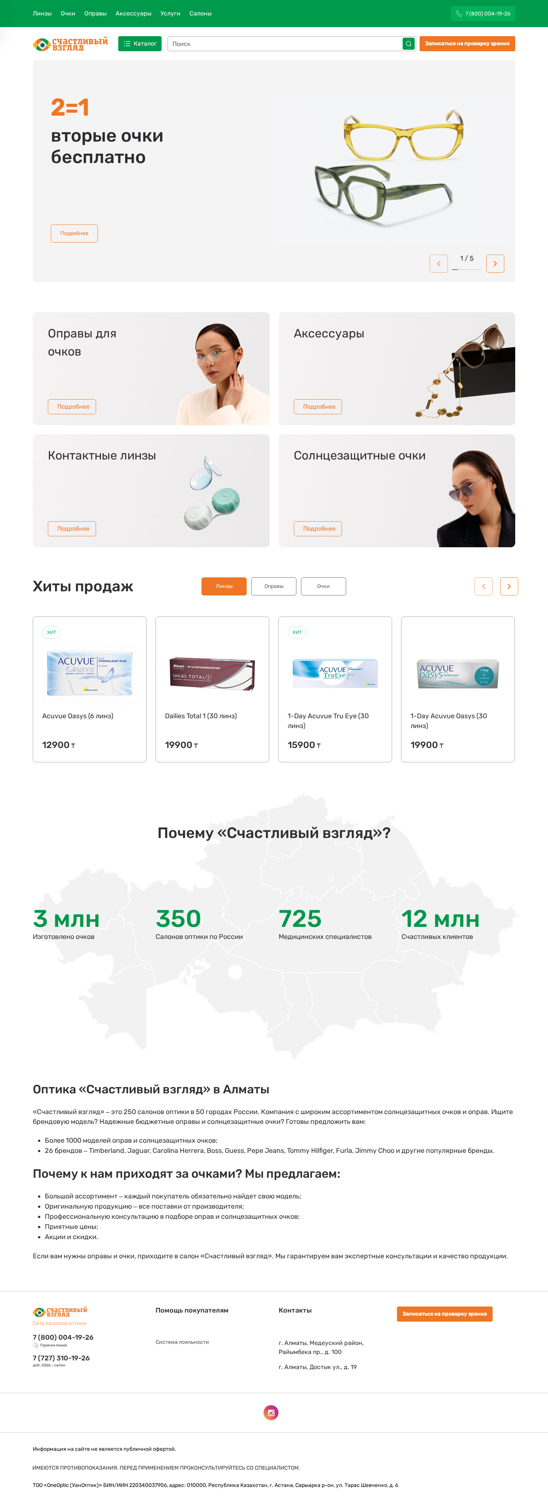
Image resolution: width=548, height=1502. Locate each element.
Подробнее (74, 233)
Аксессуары (133, 13)
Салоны (200, 13)
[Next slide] (495, 264)
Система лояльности (182, 1342)
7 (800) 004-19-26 (63, 1337)
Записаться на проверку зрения (467, 43)
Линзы (42, 13)
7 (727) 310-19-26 (61, 1358)
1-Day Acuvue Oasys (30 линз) (449, 721)
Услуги (170, 13)
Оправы (95, 13)
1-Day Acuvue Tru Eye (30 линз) (328, 721)
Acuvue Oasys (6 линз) (77, 716)
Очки (68, 13)
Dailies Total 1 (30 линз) (201, 716)
